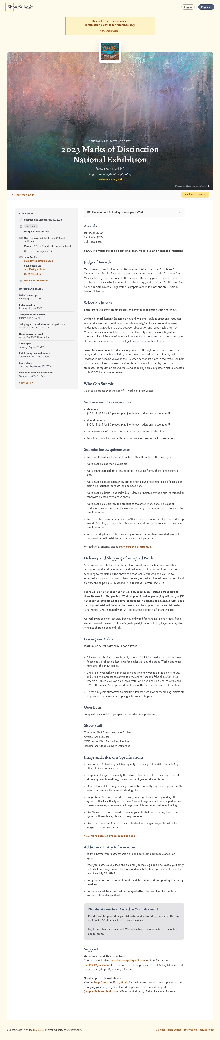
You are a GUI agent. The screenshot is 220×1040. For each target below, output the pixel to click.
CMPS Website (32, 274)
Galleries (160, 1029)
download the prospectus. (135, 546)
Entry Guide (120, 982)
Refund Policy (207, 1029)
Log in (188, 7)
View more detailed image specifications (109, 835)
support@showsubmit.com (101, 991)
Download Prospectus (36, 280)
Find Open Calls (24, 195)
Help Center (101, 982)
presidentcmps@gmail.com (39, 260)
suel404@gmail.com (35, 269)
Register (206, 7)
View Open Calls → (110, 30)
